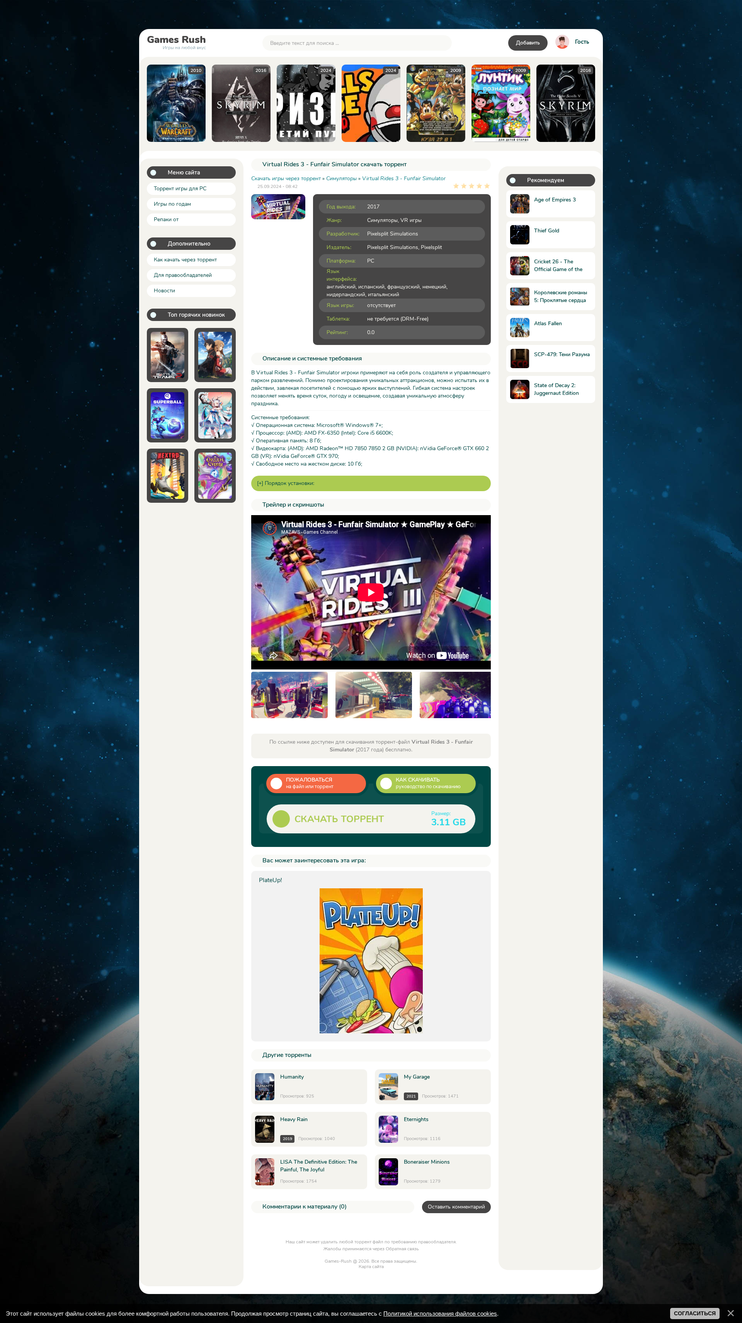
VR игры (411, 220)
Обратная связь (402, 1249)
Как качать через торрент (185, 259)
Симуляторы (382, 220)
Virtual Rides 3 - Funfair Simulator (404, 178)
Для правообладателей (183, 275)
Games (176, 41)
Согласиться (695, 1313)
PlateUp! (270, 880)
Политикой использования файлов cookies (440, 1313)
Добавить (528, 42)
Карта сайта (371, 1266)
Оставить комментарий (456, 1206)
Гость (582, 42)
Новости (164, 290)
